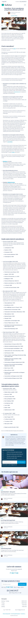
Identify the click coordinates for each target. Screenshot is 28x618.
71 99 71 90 (14, 573)
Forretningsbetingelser (15, 613)
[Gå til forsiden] (6, 4)
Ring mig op (21, 462)
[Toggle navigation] (25, 5)
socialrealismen (17, 91)
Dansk (2, 518)
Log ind (4, 1)
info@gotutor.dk (13, 464)
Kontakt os (23, 613)
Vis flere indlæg (14, 15)
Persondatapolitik (6, 613)
